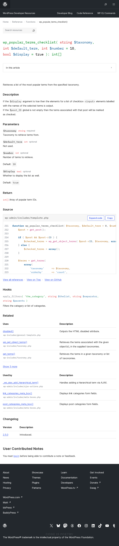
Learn (64, 472)
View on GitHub (53, 279)
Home (6, 22)
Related (8, 315)
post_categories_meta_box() (18, 404)
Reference (17, 22)
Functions (30, 22)
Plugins (35, 482)
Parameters (11, 124)
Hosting (7, 482)
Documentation (69, 477)
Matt (7, 502)
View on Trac (34, 279)
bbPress (9, 507)
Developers (67, 482)
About (6, 472)
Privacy (7, 487)
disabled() (8, 331)
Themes (36, 477)
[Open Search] (106, 4)
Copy (110, 218)
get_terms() (9, 353)
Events (93, 477)
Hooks (7, 289)
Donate (95, 482)
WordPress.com (13, 497)
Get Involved (97, 472)
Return (7, 193)
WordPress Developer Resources (19, 13)
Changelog (10, 419)
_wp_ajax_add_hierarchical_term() (20, 382)
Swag (94, 487)
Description (11, 94)
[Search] (34, 30)
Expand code (95, 218)
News (6, 477)
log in (16, 456)
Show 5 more (10, 366)
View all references (13, 279)
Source (8, 209)
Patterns (36, 487)
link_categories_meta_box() (17, 393)
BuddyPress (11, 512)
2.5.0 (5, 434)
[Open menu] (114, 4)
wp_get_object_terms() (15, 342)
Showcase (37, 472)
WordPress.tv (69, 487)
